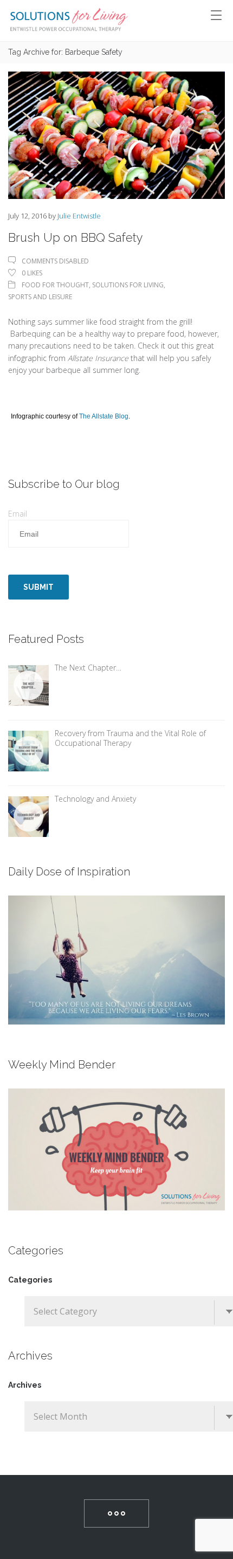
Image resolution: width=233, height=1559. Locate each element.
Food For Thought (55, 284)
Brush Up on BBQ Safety (75, 237)
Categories (30, 1279)
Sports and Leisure (40, 296)
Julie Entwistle (79, 216)
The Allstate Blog (103, 416)
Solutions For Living (128, 284)
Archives (24, 1385)
